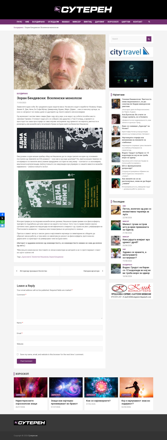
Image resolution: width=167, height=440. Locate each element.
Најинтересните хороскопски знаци (26, 402)
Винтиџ (88, 22)
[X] (2, 218)
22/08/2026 (127, 218)
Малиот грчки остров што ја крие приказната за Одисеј (136, 227)
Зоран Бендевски (56, 257)
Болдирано (38, 22)
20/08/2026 (127, 245)
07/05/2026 (90, 404)
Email (19, 333)
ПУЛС (19, 22)
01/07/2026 (55, 407)
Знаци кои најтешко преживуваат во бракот (64, 402)
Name (20, 323)
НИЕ (27, 22)
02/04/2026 (126, 407)
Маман (65, 22)
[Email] (2, 225)
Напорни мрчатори (91, 271)
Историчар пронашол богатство (33, 271)
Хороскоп (113, 22)
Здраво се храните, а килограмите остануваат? (134, 255)
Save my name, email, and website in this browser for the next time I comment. (52, 354)
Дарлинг (99, 22)
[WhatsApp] (2, 222)
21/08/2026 (127, 233)
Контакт (137, 22)
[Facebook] (2, 214)
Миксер (77, 22)
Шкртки (126, 22)
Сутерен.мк (33, 436)
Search (148, 39)
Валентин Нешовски (40, 257)
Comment (21, 295)
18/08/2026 (127, 276)
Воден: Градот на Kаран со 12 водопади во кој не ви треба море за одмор (137, 270)
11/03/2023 (21, 103)
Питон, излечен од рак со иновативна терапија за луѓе (137, 211)
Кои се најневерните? (98, 400)
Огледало (53, 22)
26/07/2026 (20, 407)
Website (20, 344)
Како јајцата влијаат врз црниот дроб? (136, 241)
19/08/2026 (127, 261)
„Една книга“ (26, 257)
